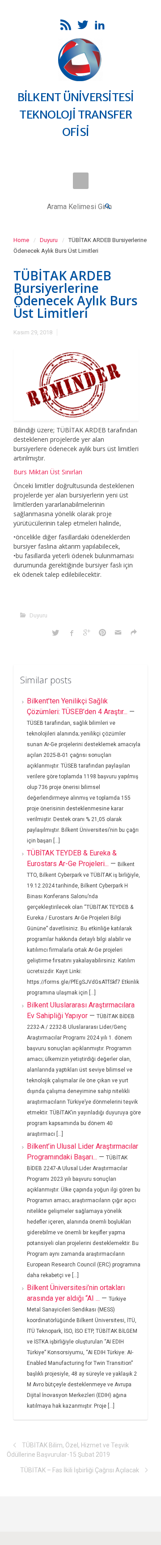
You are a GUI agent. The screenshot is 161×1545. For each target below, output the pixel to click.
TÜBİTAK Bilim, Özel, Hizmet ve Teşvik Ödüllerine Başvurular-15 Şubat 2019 (68, 1450)
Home (21, 240)
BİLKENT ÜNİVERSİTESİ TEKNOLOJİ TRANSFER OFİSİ (75, 114)
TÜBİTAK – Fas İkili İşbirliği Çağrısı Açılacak (79, 1470)
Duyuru (49, 240)
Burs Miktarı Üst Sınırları (47, 472)
